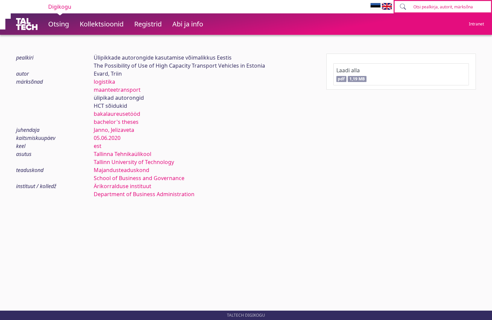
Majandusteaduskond (121, 170)
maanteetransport (117, 89)
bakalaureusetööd (117, 113)
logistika (104, 81)
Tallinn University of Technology (134, 162)
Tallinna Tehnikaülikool (122, 154)
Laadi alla (350, 74)
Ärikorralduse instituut (122, 186)
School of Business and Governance (139, 178)
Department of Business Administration (144, 194)
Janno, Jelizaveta (114, 130)
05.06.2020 (107, 138)
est (97, 146)
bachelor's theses (116, 122)
